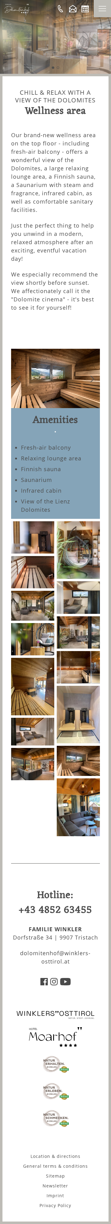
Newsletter (55, 1186)
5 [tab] (65, 402)
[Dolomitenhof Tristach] (55, 1044)
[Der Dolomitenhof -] (60, 8)
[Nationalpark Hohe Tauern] (55, 1071)
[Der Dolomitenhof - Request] (72, 8)
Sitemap (55, 1176)
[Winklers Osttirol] (55, 1017)
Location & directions (55, 1156)
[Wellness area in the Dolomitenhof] (32, 778)
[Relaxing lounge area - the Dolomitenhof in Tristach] (32, 743)
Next (90, 379)
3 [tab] (55, 402)
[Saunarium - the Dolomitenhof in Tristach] (78, 773)
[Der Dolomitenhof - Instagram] (54, 983)
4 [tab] (60, 402)
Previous (20, 379)
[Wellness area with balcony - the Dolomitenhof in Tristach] (32, 653)
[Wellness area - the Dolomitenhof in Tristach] (78, 834)
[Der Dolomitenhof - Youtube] (65, 983)
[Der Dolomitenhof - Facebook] (44, 983)
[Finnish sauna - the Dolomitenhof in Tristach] (78, 681)
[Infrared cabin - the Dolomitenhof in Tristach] (78, 741)
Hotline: (55, 903)
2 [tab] (58, 67)
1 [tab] (53, 67)
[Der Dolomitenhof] (17, 11)
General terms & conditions (55, 1166)
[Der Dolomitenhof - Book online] (85, 8)
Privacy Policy (55, 1205)
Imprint (55, 1195)
